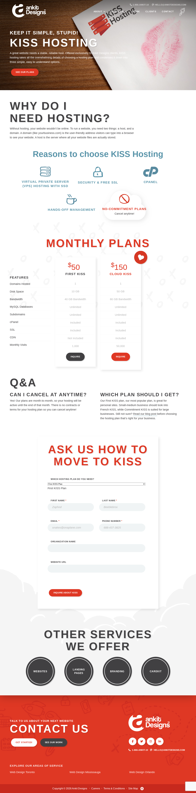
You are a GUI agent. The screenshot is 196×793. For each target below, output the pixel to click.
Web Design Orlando (142, 772)
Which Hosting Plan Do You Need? (72, 479)
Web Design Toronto (22, 772)
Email (55, 521)
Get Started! (24, 742)
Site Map (133, 788)
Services (117, 11)
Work (136, 11)
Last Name (109, 500)
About (98, 11)
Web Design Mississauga (85, 772)
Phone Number (112, 521)
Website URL (58, 562)
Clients (150, 11)
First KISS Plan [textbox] (57, 488)
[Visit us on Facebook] (132, 741)
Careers (95, 788)
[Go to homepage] (36, 11)
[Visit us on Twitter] (141, 741)
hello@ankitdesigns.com (169, 750)
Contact (168, 11)
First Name (58, 500)
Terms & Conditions (114, 788)
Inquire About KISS (65, 592)
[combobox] (57, 488)
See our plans (25, 72)
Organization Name (63, 541)
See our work (54, 742)
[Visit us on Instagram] (151, 741)
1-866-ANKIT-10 (140, 750)
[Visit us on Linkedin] (160, 741)
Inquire (75, 356)
